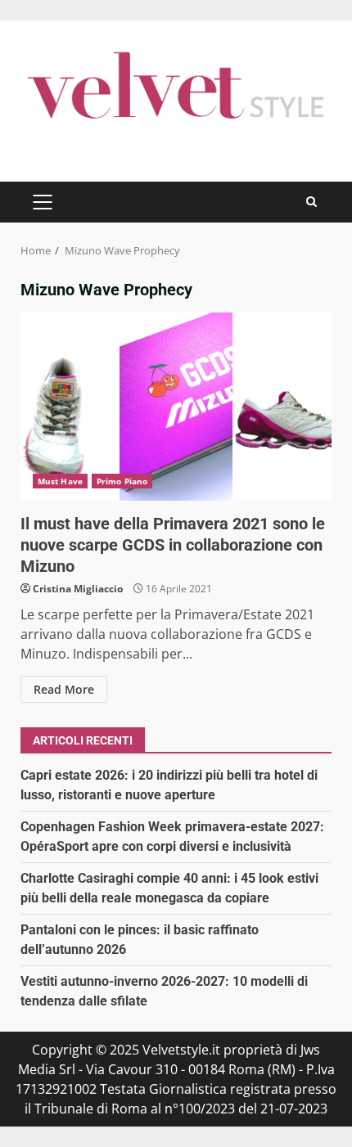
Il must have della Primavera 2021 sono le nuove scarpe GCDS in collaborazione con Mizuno (176, 407)
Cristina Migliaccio (78, 589)
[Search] (311, 202)
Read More (64, 689)
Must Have (60, 481)
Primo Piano (122, 481)
